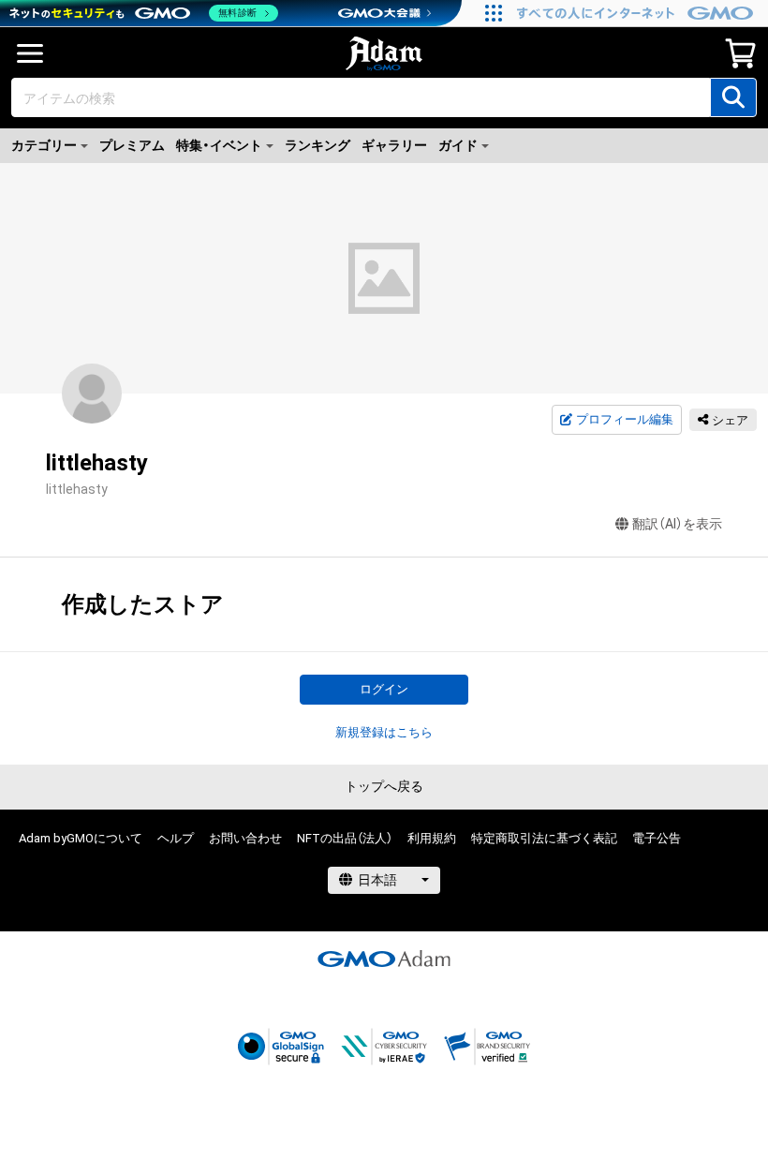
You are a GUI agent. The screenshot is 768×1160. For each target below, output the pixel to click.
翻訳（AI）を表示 (677, 523)
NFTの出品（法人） (344, 838)
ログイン (384, 689)
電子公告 (656, 838)
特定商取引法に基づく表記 (544, 838)
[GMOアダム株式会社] (384, 958)
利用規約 (431, 838)
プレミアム (132, 145)
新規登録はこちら (384, 732)
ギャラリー (394, 145)
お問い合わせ (245, 838)
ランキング (317, 145)
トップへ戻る (384, 786)
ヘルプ (175, 838)
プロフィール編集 (624, 419)
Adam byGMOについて (80, 838)
